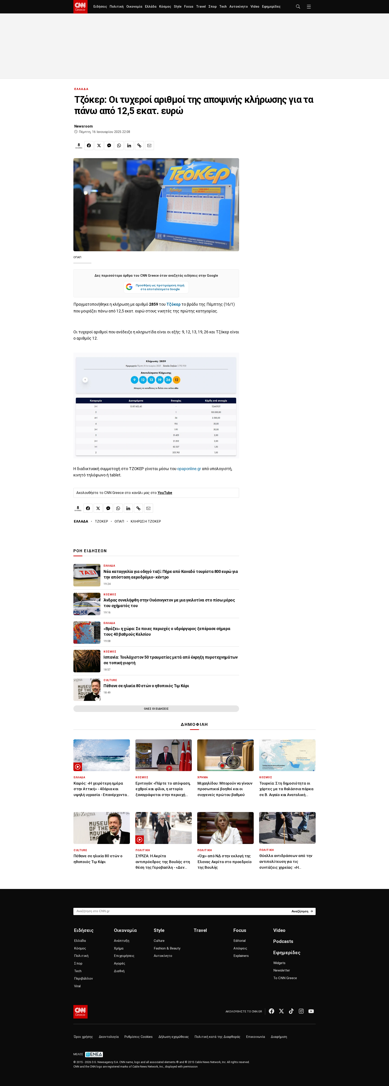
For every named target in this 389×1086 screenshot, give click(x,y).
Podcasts (283, 941)
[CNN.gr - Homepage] (80, 6)
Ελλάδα (150, 7)
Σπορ (212, 7)
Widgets (279, 963)
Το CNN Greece (285, 978)
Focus (188, 7)
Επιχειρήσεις (124, 956)
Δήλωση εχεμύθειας (173, 1037)
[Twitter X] (281, 1011)
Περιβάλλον (83, 978)
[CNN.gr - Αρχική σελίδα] (80, 1012)
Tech (223, 7)
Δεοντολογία (109, 1037)
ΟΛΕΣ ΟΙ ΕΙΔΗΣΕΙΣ (156, 708)
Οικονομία (134, 7)
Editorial (239, 941)
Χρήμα (118, 948)
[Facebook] (271, 1011)
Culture (159, 941)
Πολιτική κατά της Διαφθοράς (217, 1037)
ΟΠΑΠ (119, 521)
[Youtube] (311, 1011)
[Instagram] (301, 1011)
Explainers (241, 956)
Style (177, 7)
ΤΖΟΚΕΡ (101, 521)
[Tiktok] (291, 1011)
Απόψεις (240, 948)
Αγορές (119, 963)
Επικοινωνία (255, 1037)
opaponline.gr (189, 469)
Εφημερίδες (271, 7)
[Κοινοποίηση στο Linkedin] (129, 145)
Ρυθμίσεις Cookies (138, 1037)
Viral (77, 986)
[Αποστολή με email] (149, 145)
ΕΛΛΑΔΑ (81, 89)
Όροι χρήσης (83, 1037)
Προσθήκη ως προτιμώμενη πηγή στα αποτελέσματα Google (160, 287)
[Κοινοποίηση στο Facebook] (88, 145)
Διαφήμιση (279, 1037)
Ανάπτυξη (121, 941)
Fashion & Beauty (167, 948)
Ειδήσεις (100, 7)
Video (255, 7)
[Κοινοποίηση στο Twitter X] (99, 145)
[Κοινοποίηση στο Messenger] (108, 145)
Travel (201, 7)
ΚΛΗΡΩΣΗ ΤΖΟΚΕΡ (146, 521)
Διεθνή (119, 971)
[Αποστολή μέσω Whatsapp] (119, 145)
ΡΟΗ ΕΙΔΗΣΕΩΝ (90, 551)
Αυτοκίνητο (238, 7)
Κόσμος (165, 7)
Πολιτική (117, 7)
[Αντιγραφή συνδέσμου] (139, 145)
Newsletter (281, 970)
